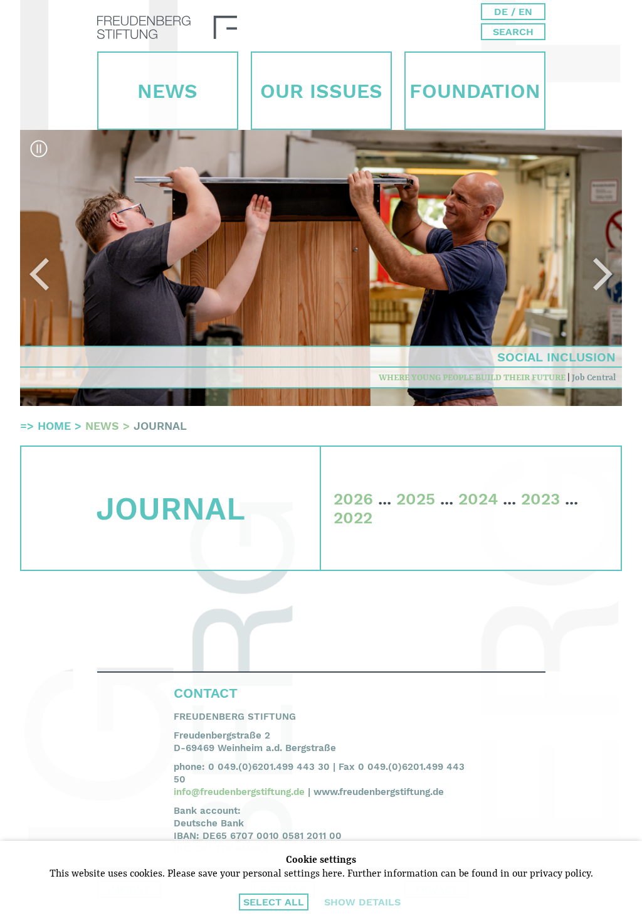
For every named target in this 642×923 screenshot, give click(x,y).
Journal (160, 425)
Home (54, 425)
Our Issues (321, 91)
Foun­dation (474, 91)
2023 (540, 498)
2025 (415, 498)
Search (513, 32)
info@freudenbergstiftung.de (239, 792)
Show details (362, 902)
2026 (353, 498)
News (167, 91)
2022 (353, 517)
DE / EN (513, 12)
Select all (273, 902)
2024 (478, 498)
